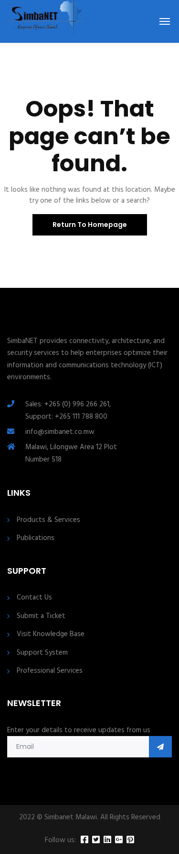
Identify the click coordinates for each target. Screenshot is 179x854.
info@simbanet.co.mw (60, 432)
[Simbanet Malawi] (46, 21)
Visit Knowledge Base (50, 634)
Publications (35, 538)
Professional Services (50, 671)
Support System (42, 653)
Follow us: (60, 840)
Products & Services (48, 520)
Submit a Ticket (41, 616)
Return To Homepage (90, 224)
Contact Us (34, 597)
